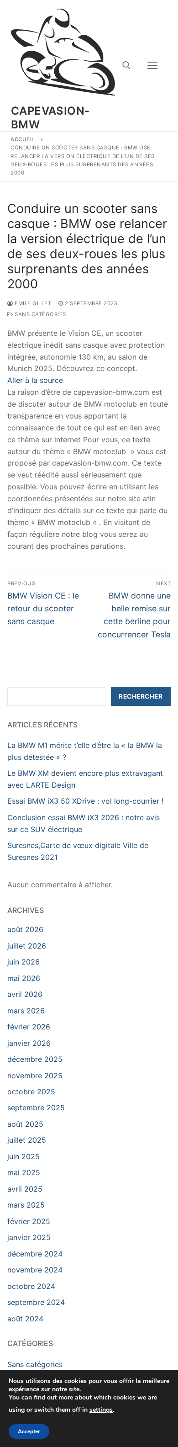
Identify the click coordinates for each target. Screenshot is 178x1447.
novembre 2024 (35, 1269)
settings (101, 1410)
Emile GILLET (32, 303)
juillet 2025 (26, 1140)
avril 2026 (24, 994)
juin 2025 (23, 1156)
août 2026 (25, 929)
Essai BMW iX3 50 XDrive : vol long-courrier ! (85, 801)
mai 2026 (23, 978)
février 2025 (28, 1221)
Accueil (22, 139)
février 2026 (28, 1026)
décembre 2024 (35, 1253)
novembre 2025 (35, 1075)
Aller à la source (35, 380)
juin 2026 (23, 961)
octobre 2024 (31, 1286)
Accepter (29, 1431)
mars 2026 (26, 1010)
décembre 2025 (35, 1059)
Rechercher (140, 696)
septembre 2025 (36, 1107)
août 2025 (25, 1124)
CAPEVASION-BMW (50, 117)
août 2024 (25, 1318)
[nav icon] (152, 65)
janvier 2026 (29, 1043)
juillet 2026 (26, 945)
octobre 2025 (31, 1091)
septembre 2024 (36, 1302)
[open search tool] (126, 65)
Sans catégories (39, 314)
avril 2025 (24, 1188)
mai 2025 (23, 1172)
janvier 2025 (29, 1237)
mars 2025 (26, 1204)
